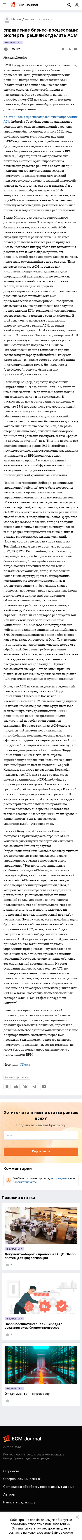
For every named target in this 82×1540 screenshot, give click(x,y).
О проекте (11, 1471)
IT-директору (13, 42)
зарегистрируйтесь (25, 1182)
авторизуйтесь (60, 1178)
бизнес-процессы (17, 1077)
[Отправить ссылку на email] (43, 1086)
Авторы (9, 1494)
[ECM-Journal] (22, 1438)
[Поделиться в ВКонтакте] (25, 1086)
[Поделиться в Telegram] (34, 1086)
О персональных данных (22, 1479)
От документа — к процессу (27, 1393)
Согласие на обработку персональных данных (38, 1487)
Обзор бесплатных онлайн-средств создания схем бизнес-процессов (33, 1326)
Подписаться (41, 1151)
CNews (25, 1065)
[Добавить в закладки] (6, 1086)
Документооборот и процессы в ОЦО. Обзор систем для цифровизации (40, 1256)
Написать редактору (19, 1502)
